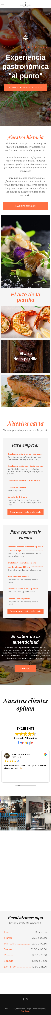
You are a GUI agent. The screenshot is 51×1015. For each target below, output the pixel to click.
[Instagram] (27, 999)
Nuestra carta (25, 423)
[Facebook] (23, 999)
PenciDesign (25, 1011)
